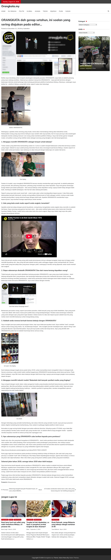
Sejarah (53, 11)
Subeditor (26, 28)
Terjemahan (5, 519)
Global (29, 11)
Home (3, 11)
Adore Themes (74, 558)
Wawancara (12, 482)
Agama (37, 11)
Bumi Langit (4, 529)
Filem (61, 11)
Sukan (67, 11)
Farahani (82, 68)
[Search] (108, 11)
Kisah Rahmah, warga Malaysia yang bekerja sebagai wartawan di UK (63, 524)
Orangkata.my (10, 6)
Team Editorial (55, 529)
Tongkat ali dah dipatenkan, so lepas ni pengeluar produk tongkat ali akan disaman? (37, 524)
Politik (21, 11)
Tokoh (45, 11)
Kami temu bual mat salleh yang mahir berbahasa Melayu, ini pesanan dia (13, 524)
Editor (27, 529)
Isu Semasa (12, 11)
